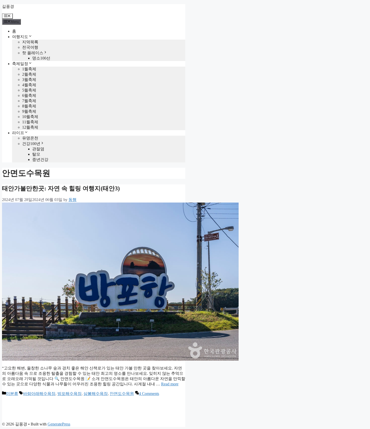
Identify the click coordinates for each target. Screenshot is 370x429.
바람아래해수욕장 (39, 393)
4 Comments (149, 393)
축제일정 (20, 64)
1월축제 (29, 69)
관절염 (38, 149)
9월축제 (29, 111)
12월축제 (30, 127)
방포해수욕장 (69, 393)
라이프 (18, 133)
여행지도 (20, 37)
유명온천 (30, 138)
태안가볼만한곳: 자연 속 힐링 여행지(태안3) (61, 188)
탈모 (36, 154)
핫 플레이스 (32, 53)
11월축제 (30, 122)
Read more (169, 384)
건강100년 (31, 143)
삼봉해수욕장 (96, 393)
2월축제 (29, 74)
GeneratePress (59, 424)
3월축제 (29, 79)
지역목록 (30, 42)
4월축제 (29, 85)
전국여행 (30, 47)
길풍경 (8, 6)
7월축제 (29, 101)
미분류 (12, 393)
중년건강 (40, 159)
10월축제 (30, 117)
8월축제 (29, 106)
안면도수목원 (122, 393)
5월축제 (29, 90)
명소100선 (41, 58)
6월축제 (29, 95)
